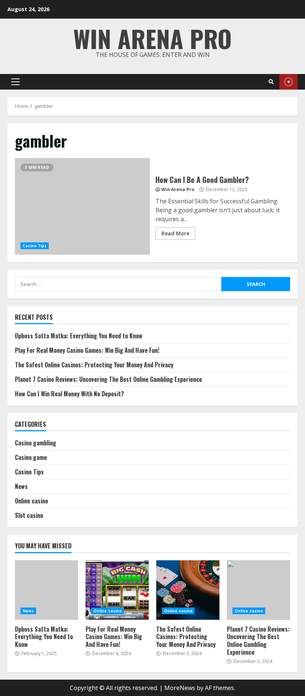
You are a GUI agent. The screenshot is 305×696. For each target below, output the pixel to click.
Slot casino (29, 515)
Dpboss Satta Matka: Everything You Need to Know (78, 335)
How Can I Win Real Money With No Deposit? (69, 393)
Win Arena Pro (152, 38)
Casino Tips (34, 245)
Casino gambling (35, 442)
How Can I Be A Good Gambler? (82, 206)
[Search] (271, 82)
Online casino (31, 500)
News (21, 486)
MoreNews (179, 688)
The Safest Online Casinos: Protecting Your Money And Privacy (94, 364)
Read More (175, 233)
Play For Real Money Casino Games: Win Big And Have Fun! (87, 350)
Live (288, 82)
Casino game (31, 457)
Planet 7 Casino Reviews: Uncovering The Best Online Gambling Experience (108, 379)
